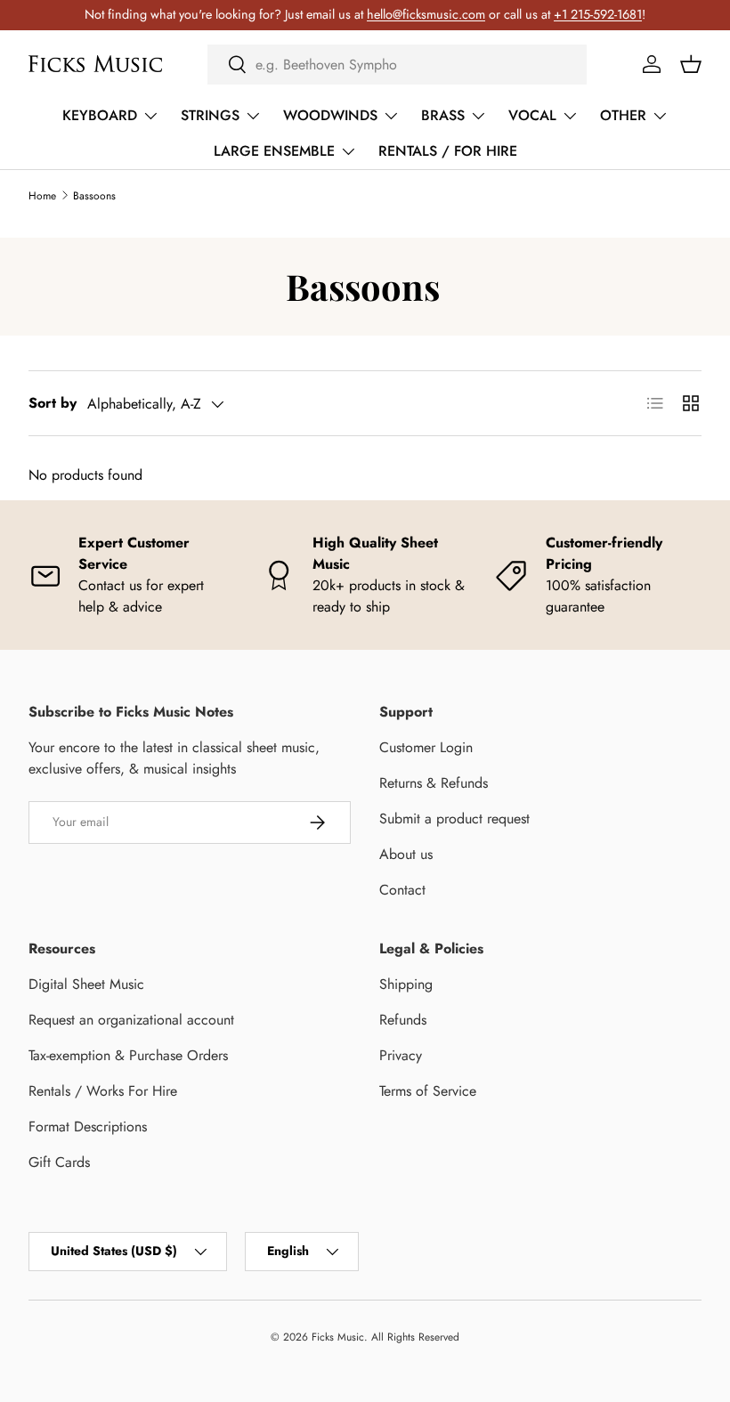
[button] (690, 64)
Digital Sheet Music (86, 984)
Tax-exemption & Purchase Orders (128, 1055)
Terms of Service (427, 1091)
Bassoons (94, 196)
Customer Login (426, 747)
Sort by (52, 403)
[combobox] (397, 65)
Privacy (400, 1055)
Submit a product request (454, 818)
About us (406, 854)
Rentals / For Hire (447, 151)
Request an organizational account (131, 1019)
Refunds (402, 1019)
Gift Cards (59, 1162)
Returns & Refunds (433, 783)
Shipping (406, 984)
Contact (402, 889)
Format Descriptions (87, 1126)
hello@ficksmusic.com (426, 14)
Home (42, 196)
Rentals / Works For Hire (102, 1091)
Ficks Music (338, 1337)
